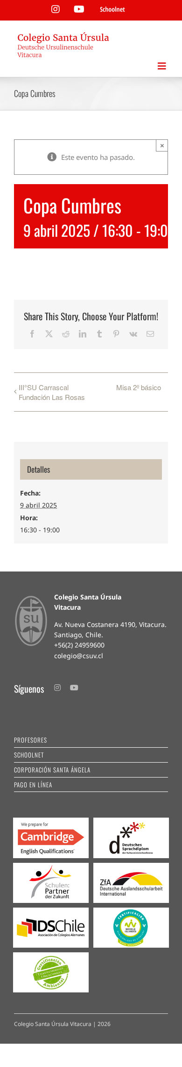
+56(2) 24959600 (79, 644)
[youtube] (74, 687)
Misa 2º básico (138, 387)
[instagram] (57, 687)
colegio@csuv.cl (78, 655)
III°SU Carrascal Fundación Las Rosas (52, 392)
